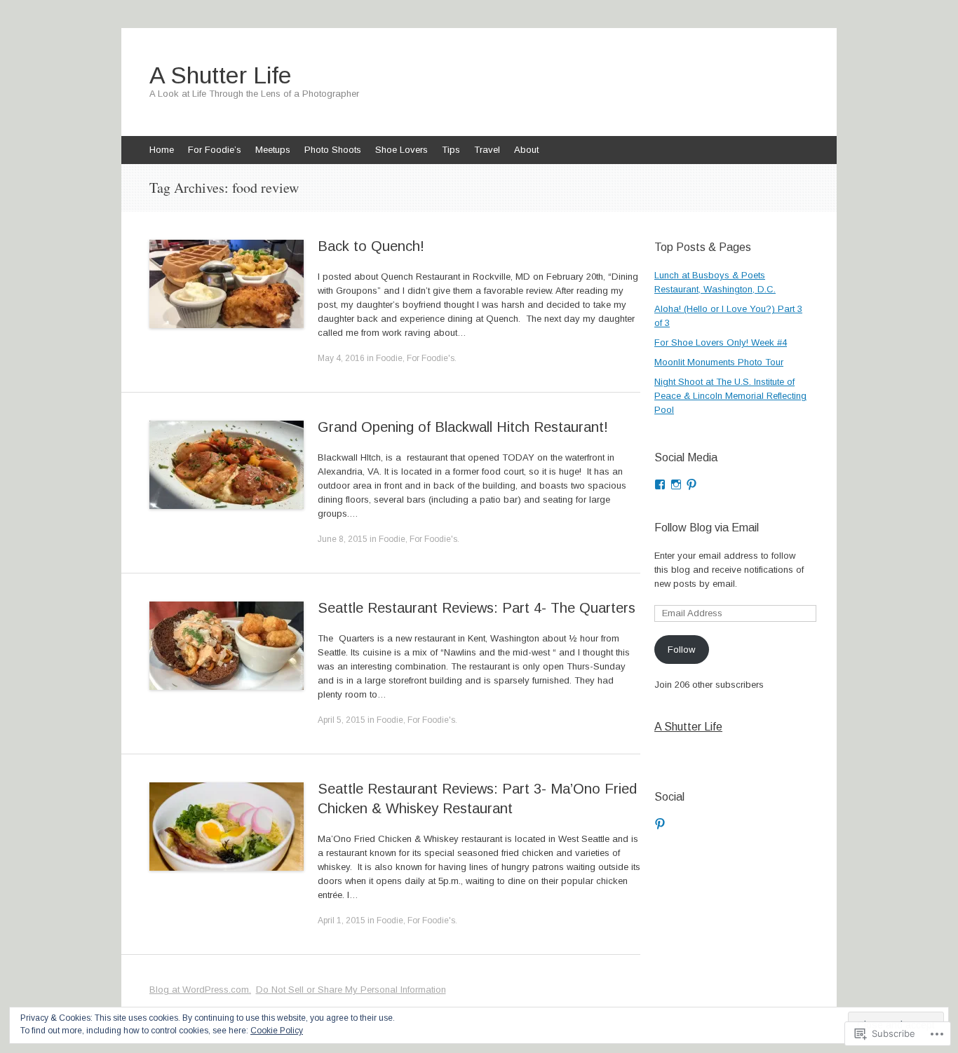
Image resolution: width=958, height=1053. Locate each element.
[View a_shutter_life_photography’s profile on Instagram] (676, 484)
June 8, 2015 (342, 539)
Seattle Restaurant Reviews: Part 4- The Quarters (476, 608)
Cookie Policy (276, 1030)
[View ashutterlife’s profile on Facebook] (660, 484)
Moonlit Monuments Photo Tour (718, 362)
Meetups (272, 149)
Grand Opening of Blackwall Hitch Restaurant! (463, 427)
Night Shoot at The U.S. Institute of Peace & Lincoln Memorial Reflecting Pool (730, 395)
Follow (681, 649)
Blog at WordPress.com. (200, 989)
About (526, 149)
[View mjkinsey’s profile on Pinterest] (691, 484)
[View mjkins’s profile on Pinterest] (660, 823)
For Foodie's (430, 358)
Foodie (389, 358)
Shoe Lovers (401, 149)
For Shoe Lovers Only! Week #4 (720, 342)
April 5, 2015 (341, 720)
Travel (487, 149)
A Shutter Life (688, 727)
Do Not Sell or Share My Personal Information (351, 989)
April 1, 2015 (341, 920)
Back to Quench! (371, 246)
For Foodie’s (214, 149)
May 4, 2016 (341, 358)
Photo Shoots (332, 149)
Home (161, 149)
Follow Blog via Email (706, 528)
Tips (451, 149)
